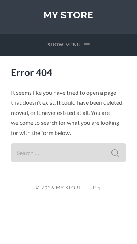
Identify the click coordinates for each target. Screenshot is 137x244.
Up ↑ (95, 188)
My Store (68, 14)
